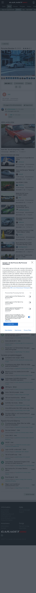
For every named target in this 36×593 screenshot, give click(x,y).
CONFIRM (11, 324)
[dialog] (18, 296)
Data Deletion (8, 330)
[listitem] (18, 293)
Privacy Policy (27, 330)
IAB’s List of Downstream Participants (20, 287)
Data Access (18, 330)
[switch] (29, 296)
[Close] (32, 263)
